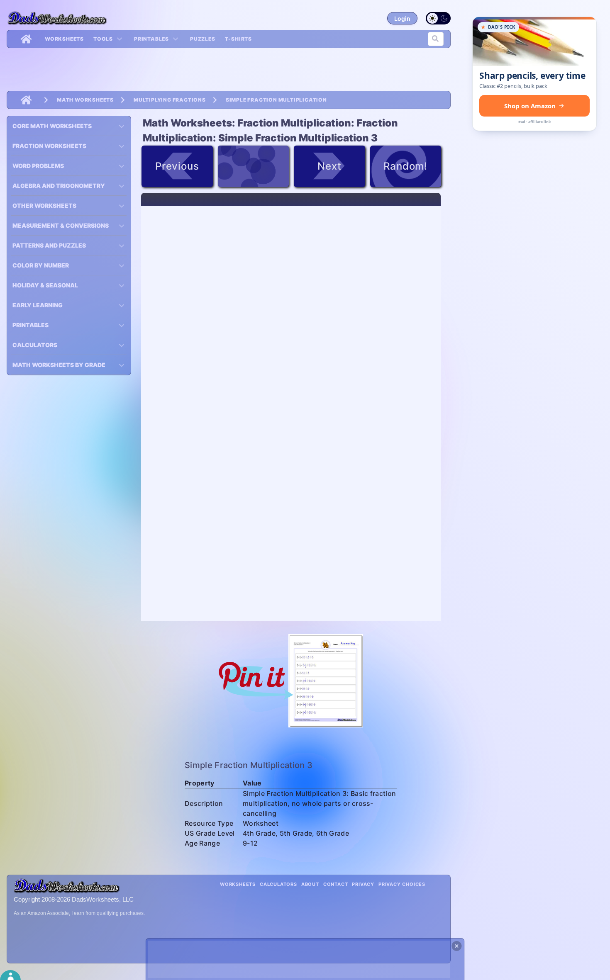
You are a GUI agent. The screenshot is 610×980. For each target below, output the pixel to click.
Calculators (278, 884)
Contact (335, 884)
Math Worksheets (85, 100)
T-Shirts (238, 39)
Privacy (363, 884)
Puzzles (202, 39)
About (310, 884)
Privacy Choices (401, 884)
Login (402, 18)
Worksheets (64, 39)
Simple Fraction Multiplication (276, 100)
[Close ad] (457, 946)
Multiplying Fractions (170, 100)
